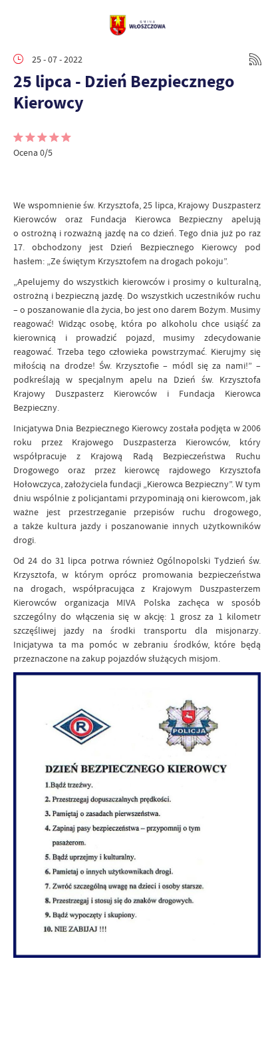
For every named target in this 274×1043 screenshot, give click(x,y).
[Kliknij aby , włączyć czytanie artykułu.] (24, 178)
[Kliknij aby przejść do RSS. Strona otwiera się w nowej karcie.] (255, 59)
